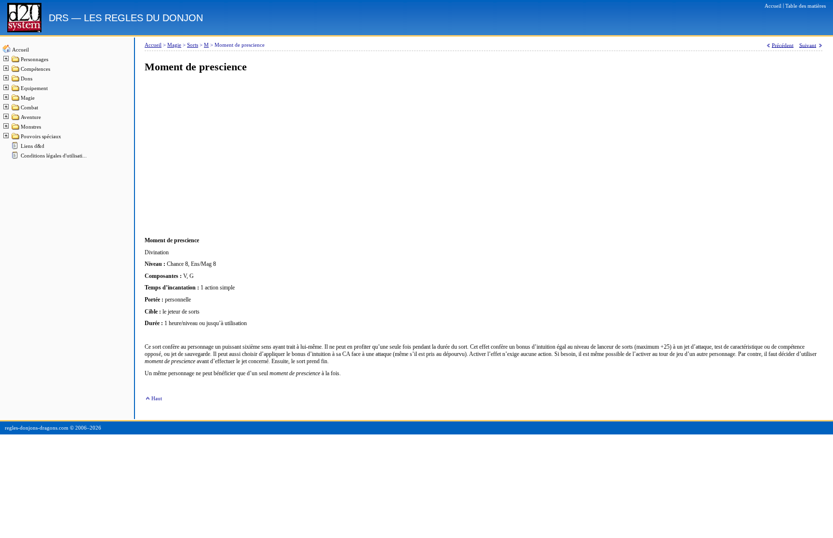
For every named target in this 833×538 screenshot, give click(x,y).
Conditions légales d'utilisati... (54, 155)
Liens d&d (32, 146)
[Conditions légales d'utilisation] (16, 157)
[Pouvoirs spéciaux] (16, 138)
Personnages (34, 59)
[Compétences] (16, 71)
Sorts (192, 45)
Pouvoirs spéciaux (41, 136)
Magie (28, 98)
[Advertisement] (434, 155)
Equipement (34, 88)
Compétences (35, 69)
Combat (29, 107)
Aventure (31, 117)
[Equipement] (16, 90)
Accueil (20, 49)
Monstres (31, 127)
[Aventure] (16, 119)
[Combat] (16, 109)
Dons (26, 78)
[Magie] (16, 100)
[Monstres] (16, 128)
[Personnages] (16, 61)
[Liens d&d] (16, 148)
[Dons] (16, 80)
